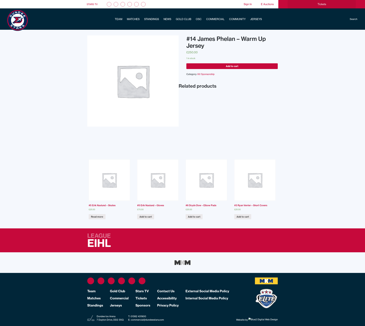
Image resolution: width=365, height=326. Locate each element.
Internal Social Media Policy (206, 298)
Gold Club (183, 19)
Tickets (141, 298)
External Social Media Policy (207, 291)
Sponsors (142, 305)
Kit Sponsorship (206, 74)
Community (237, 19)
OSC (199, 19)
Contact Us (166, 291)
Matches (133, 19)
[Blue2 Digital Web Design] (263, 319)
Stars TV (92, 4)
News (167, 19)
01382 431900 (138, 316)
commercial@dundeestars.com (147, 319)
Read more (97, 216)
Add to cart (232, 66)
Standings (151, 19)
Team (118, 19)
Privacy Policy (168, 305)
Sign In (248, 4)
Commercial (215, 19)
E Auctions (267, 4)
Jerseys (256, 19)
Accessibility (167, 298)
